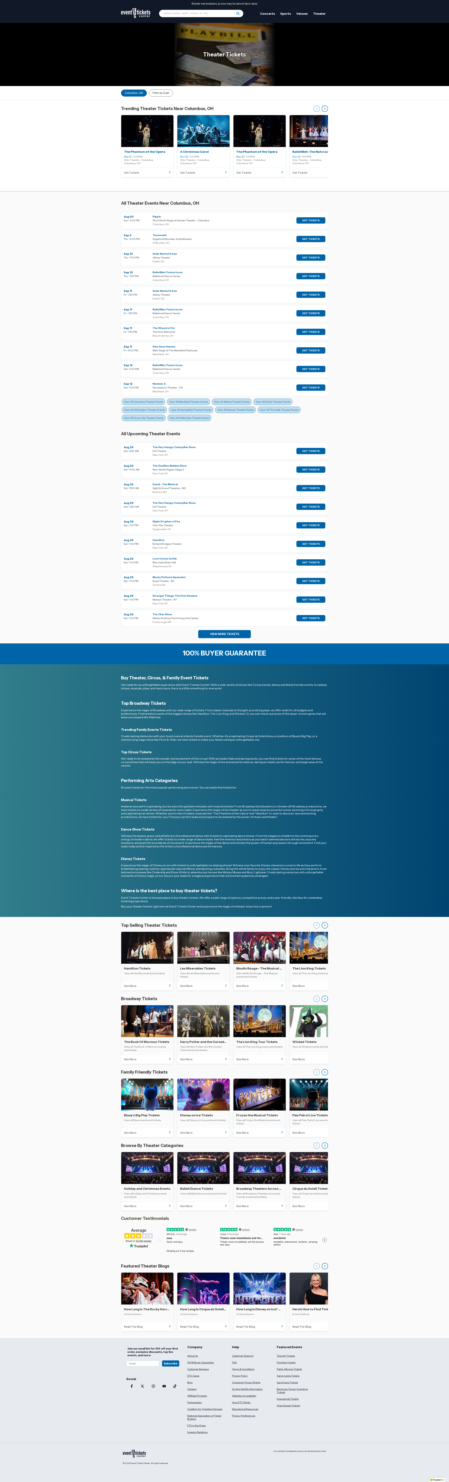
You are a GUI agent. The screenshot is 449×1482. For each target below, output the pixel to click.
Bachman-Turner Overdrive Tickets (292, 1391)
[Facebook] (131, 1386)
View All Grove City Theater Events (143, 417)
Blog (190, 1382)
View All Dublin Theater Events (273, 401)
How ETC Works (241, 1402)
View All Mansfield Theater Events (188, 401)
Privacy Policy (240, 1375)
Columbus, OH (134, 92)
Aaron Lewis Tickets (288, 1375)
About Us (192, 1355)
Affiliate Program (197, 1395)
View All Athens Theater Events (231, 401)
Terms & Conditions (243, 1369)
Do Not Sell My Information (247, 1389)
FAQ (234, 1362)
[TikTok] (174, 1386)
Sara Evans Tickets (287, 1382)
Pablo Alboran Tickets (289, 1369)
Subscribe (170, 1363)
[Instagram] (153, 1386)
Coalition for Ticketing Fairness (204, 1409)
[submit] (238, 13)
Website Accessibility (244, 1395)
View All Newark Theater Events (235, 409)
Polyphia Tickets (286, 1362)
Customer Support (242, 1355)
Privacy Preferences (243, 1415)
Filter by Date (161, 92)
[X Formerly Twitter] (142, 1386)
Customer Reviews (198, 1369)
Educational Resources (245, 1409)
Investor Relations (197, 1432)
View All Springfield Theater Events (191, 409)
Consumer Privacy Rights (246, 1382)
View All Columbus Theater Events (143, 401)
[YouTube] (164, 1386)
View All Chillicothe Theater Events (189, 417)
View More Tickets (224, 634)
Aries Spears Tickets (288, 1405)
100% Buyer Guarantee (200, 1362)
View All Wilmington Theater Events (144, 409)
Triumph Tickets (286, 1355)
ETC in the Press (196, 1425)
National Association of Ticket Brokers (204, 1417)
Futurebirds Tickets (288, 1399)
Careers (191, 1389)
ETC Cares (193, 1375)
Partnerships (194, 1402)
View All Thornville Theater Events (279, 409)
